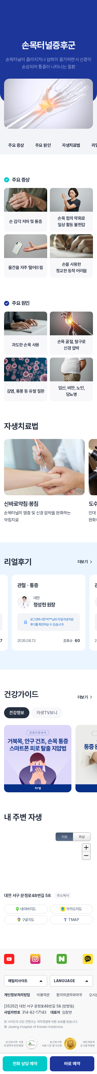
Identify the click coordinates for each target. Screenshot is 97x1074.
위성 (82, 837)
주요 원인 (43, 145)
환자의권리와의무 (69, 995)
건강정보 (16, 712)
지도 (64, 837)
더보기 (83, 561)
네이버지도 (28, 909)
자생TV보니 (46, 712)
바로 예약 (72, 1063)
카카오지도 (74, 909)
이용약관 (43, 995)
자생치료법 (71, 145)
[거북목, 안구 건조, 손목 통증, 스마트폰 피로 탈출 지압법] (37, 758)
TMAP (73, 920)
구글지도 (28, 920)
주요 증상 (16, 145)
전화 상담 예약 (25, 1063)
